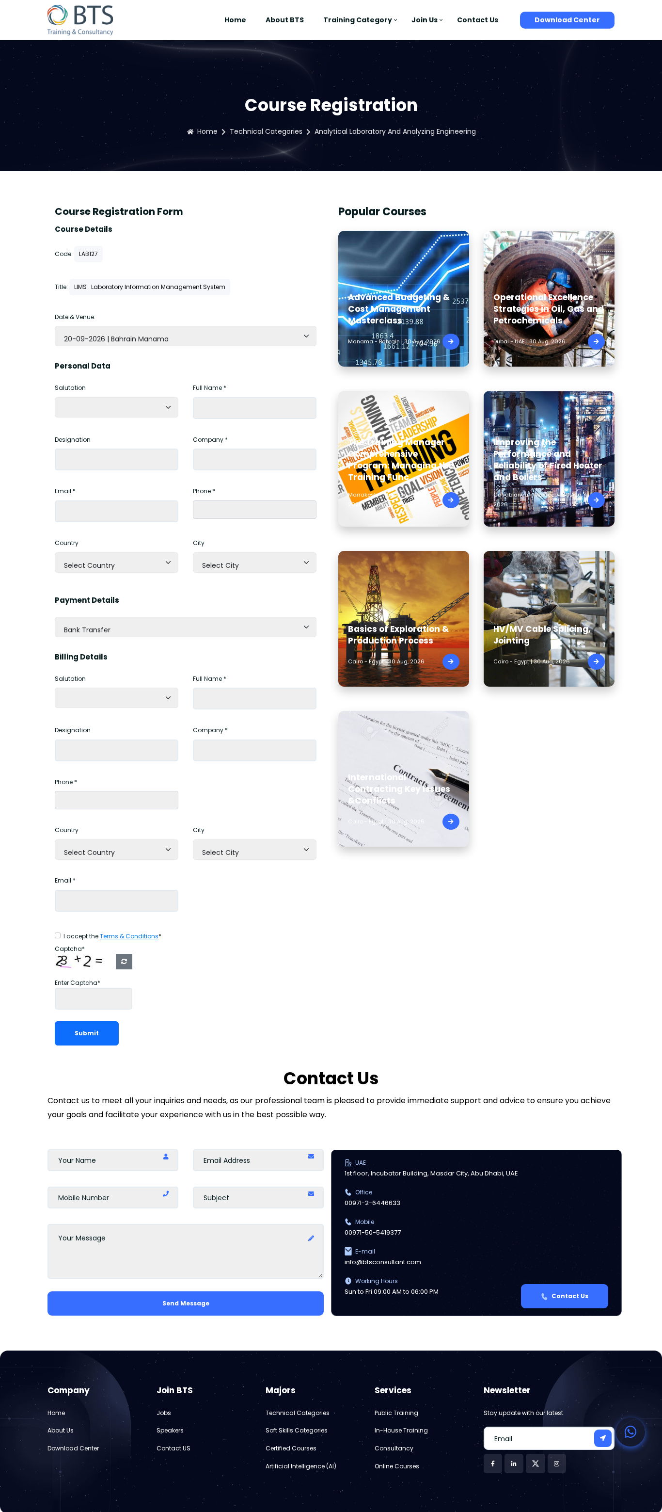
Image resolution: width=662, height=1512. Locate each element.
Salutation (70, 388)
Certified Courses (291, 1448)
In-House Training (401, 1430)
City (199, 543)
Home (235, 20)
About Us (60, 1430)
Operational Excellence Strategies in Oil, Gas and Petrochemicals (548, 308)
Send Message (185, 1303)
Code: (64, 254)
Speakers (170, 1430)
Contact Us (477, 20)
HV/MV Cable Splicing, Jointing (542, 634)
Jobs (164, 1413)
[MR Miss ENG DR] (116, 407)
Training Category (357, 20)
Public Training (396, 1413)
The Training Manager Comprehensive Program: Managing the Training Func (400, 459)
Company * (210, 439)
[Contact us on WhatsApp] (630, 1432)
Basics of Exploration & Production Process (398, 634)
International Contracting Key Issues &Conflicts (399, 789)
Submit (87, 1033)
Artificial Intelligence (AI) (301, 1466)
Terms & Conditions (129, 936)
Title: (61, 287)
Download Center (567, 20)
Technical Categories (266, 131)
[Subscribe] (603, 1438)
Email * (65, 491)
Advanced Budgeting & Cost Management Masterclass (399, 308)
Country (67, 543)
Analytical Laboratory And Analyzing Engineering (395, 131)
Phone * (204, 491)
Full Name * (209, 388)
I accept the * (112, 936)
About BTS (285, 20)
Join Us (424, 20)
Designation (73, 439)
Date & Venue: (75, 317)
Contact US (173, 1448)
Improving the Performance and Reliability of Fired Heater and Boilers (547, 459)
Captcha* (70, 949)
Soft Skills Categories (297, 1430)
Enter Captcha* (77, 983)
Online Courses (397, 1466)
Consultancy (394, 1448)
